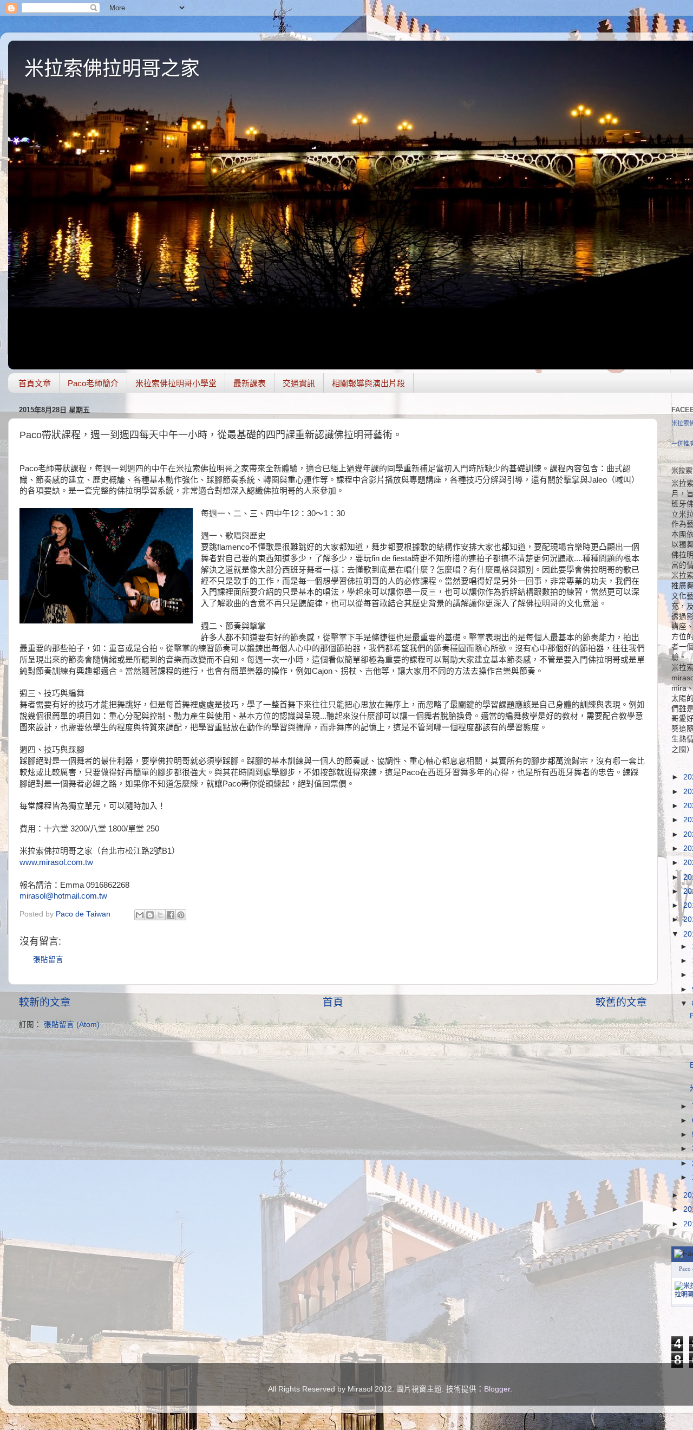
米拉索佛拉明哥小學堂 (176, 383)
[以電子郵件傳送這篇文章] (139, 914)
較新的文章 (44, 1002)
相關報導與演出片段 (368, 383)
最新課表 (249, 383)
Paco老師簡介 (93, 383)
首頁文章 (34, 383)
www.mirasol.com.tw (56, 862)
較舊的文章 (621, 1002)
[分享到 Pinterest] (180, 914)
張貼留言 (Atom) (72, 1024)
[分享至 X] (160, 914)
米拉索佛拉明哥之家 (112, 68)
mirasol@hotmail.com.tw (63, 896)
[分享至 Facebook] (170, 914)
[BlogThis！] (150, 914)
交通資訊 (299, 383)
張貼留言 (48, 959)
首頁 (333, 1002)
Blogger (497, 1389)
